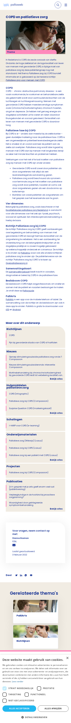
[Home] (13, 5)
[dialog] (35, 689)
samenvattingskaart (19, 271)
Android (17, 309)
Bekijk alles (56, 379)
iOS (7, 309)
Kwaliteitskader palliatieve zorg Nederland (27, 210)
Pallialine (25, 252)
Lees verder (17, 681)
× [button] (67, 658)
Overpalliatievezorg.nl (16, 263)
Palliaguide (28, 290)
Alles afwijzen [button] (53, 708)
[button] (35, 717)
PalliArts (10, 299)
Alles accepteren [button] (19, 708)
